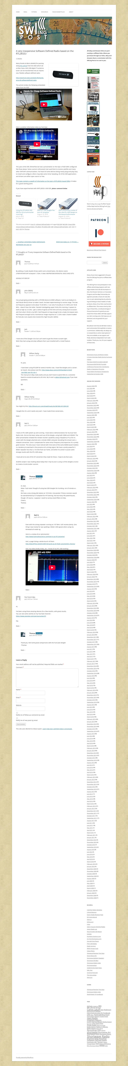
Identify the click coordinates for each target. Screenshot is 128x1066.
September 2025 (92, 413)
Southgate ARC (92, 1042)
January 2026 (91, 403)
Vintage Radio (91, 1044)
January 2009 (91, 893)
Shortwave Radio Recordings (97, 1039)
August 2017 (90, 647)
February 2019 (91, 603)
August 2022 (90, 502)
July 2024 (89, 446)
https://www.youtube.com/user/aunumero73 (31, 616)
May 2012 (90, 799)
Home (18, 12)
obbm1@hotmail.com (62, 377)
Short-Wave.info (92, 956)
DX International (92, 917)
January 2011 (91, 837)
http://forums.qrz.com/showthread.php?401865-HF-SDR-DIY (49, 406)
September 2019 (92, 586)
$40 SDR (65, 224)
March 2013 (90, 775)
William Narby (34, 353)
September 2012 (92, 789)
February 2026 (91, 400)
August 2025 (90, 415)
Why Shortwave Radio (93, 1046)
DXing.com (90, 922)
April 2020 (90, 569)
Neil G (26, 423)
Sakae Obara (90, 951)
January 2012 (91, 808)
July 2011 (89, 823)
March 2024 (90, 456)
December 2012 (91, 782)
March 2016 (90, 688)
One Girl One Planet (93, 941)
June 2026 (90, 391)
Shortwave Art (104, 1032)
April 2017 (90, 656)
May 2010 (90, 857)
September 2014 (92, 731)
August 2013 (90, 763)
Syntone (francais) (92, 973)
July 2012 (89, 794)
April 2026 (90, 396)
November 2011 (91, 813)
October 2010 (91, 845)
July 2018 (89, 620)
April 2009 (90, 886)
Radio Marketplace (58, 12)
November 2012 (91, 784)
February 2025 (91, 429)
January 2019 (91, 606)
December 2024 (91, 434)
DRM (88, 1015)
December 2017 (91, 637)
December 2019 (91, 579)
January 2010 (91, 866)
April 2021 (90, 540)
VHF (73, 227)
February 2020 (91, 574)
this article (23, 66)
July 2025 (89, 417)
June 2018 (90, 623)
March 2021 (90, 543)
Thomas (27, 229)
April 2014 (90, 743)
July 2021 (89, 533)
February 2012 (91, 806)
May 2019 (90, 596)
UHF (70, 227)
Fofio (88, 924)
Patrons (34, 12)
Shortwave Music (105, 1034)
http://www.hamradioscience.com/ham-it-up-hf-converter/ (45, 537)
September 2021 (92, 528)
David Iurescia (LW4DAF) (94, 1011)
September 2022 (92, 499)
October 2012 (91, 787)
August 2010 (90, 849)
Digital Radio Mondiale (93, 1013)
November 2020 (91, 553)
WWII (106, 1046)
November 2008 (91, 898)
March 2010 (90, 862)
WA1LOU (89, 977)
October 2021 (91, 526)
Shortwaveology (92, 965)
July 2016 (89, 678)
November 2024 (91, 437)
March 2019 (90, 601)
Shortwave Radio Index (94, 963)
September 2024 (92, 441)
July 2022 (89, 504)
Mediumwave (107, 1022)
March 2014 (90, 746)
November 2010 (91, 842)
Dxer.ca (89, 919)
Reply (17, 283)
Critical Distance (91, 912)
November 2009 (91, 871)
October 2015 (91, 700)
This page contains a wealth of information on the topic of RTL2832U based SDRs (43, 181)
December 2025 (91, 405)
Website (18, 705)
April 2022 (90, 511)
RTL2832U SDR (46, 227)
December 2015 (91, 695)
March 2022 (90, 514)
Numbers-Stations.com (94, 936)
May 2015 (90, 712)
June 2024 (90, 449)
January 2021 (91, 548)
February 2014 (91, 748)
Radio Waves (91, 1028)
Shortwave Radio (98, 1036)
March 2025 (90, 427)
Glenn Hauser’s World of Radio (96, 927)
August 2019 (90, 589)
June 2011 (90, 825)
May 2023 (90, 480)
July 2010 (89, 852)
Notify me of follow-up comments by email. (30, 715)
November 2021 (91, 524)
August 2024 (90, 444)
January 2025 (91, 432)
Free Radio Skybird (93, 1016)
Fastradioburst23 (101, 1014)
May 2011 (90, 828)
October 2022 (91, 497)
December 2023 (91, 463)
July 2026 (89, 388)
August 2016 (90, 676)
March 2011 (90, 833)
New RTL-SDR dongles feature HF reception (46, 211)
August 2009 (90, 878)
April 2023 (90, 483)
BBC (100, 1006)
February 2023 (91, 487)
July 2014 (89, 736)
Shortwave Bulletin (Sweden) (95, 958)
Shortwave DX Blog (92, 960)
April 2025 (90, 425)
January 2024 (91, 461)
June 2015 (90, 709)
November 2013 (91, 755)
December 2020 (91, 550)
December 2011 (91, 811)
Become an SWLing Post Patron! (96, 250)
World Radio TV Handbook (95, 994)
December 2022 (91, 492)
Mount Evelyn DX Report (94, 932)
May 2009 (90, 883)
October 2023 (91, 468)
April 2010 (90, 859)
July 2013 (89, 765)
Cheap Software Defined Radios (25, 227)
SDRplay (103, 1030)
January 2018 (91, 635)
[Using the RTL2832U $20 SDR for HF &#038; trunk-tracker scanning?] (25, 203)
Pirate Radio (91, 1025)
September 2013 (92, 760)
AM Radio (90, 1006)
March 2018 (90, 630)
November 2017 (91, 639)
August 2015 (90, 705)
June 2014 (90, 738)
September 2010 (92, 847)
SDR (52, 227)
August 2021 (90, 531)
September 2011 (92, 818)
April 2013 (90, 772)
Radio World (99, 1028)
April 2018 (90, 627)
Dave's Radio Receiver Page (95, 915)
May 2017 (90, 654)
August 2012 (90, 792)
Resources (44, 12)
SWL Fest (89, 970)
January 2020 (91, 577)
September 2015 (92, 702)
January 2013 (91, 779)
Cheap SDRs (71, 224)
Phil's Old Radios (92, 944)
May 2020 (90, 567)
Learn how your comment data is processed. (57, 729)
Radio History (91, 1027)
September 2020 (92, 557)
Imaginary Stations (94, 1020)
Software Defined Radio (43, 224)
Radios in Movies (102, 1027)
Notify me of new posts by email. (27, 720)
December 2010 (91, 840)
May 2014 (90, 741)
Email (18, 697)
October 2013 (91, 758)
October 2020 (91, 555)
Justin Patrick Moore (94, 1022)
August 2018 (90, 618)
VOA (97, 1044)
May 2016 (90, 683)
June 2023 (90, 478)
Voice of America (105, 1044)
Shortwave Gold (93, 1034)
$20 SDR (59, 224)
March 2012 (90, 804)
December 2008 (91, 895)
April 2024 (90, 454)
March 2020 (90, 572)
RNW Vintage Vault (92, 948)
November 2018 (91, 610)
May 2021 (90, 538)
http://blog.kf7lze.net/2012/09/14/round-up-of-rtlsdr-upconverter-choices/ (50, 544)
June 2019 (90, 594)
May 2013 (90, 770)
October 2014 (91, 729)
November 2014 (91, 726)
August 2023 (90, 473)
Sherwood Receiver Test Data (95, 953)
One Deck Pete (97, 1023)
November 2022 (91, 495)
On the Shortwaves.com (94, 939)
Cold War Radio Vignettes (94, 910)
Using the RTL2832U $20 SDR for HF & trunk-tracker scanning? (25, 212)
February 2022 (91, 516)
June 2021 (90, 536)
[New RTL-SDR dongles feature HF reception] (47, 203)
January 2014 (91, 750)
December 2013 (91, 753)
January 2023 (91, 490)
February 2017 (91, 661)
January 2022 (91, 519)
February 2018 (91, 632)
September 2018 (92, 615)
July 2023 (89, 475)
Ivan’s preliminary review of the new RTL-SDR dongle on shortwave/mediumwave (68, 212)
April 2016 (90, 685)
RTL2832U (38, 227)
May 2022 (90, 509)
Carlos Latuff (93, 1009)
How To (33, 224)
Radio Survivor (91, 946)
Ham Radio (92, 1018)
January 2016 (91, 693)
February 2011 (91, 835)
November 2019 (91, 581)
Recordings (92, 1030)
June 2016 (90, 680)
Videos (105, 1042)
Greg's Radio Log (92, 929)
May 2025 (90, 422)
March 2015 (90, 717)
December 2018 (91, 608)
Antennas (95, 1006)
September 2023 (92, 470)
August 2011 (90, 820)
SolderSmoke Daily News (94, 968)
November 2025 (91, 408)
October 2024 (91, 439)
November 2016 (91, 668)
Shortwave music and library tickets (97, 355)
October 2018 (91, 613)
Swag (25, 12)
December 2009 (91, 869)
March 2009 (90, 888)
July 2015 (89, 707)
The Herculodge (91, 975)
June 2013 (90, 767)
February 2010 (91, 864)
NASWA (89, 934)
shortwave (92, 1032)
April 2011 (90, 830)
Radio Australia (101, 1025)
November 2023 (91, 466)
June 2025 (90, 420)
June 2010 (90, 854)
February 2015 (91, 719)
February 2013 (91, 777)
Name (18, 690)
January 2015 (91, 722)
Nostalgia (89, 1023)
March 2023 (90, 485)
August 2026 (90, 386)
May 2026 (90, 393)
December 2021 (91, 521)
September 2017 (92, 644)
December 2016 (91, 666)
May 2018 (90, 625)
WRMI (102, 1045)
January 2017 (91, 664)
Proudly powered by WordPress (24, 1057)
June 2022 (90, 507)
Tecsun (100, 1042)
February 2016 (91, 690)
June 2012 (90, 796)
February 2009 (91, 890)
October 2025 (91, 410)
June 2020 (90, 565)
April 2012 (90, 801)
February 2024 (91, 458)
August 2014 (90, 734)
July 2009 (89, 881)
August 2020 (90, 560)
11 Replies (19, 58)
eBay (92, 1015)
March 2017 (90, 659)
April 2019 (90, 598)
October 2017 (91, 642)
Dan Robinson (105, 1010)
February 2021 (91, 545)
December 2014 (91, 724)
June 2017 (90, 651)
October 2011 (91, 816)
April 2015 (90, 714)
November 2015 (91, 697)
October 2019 (91, 584)
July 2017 (89, 649)
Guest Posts (104, 1016)
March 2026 (90, 398)
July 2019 (89, 591)
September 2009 (92, 876)
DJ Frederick (105, 1013)
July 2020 (89, 562)
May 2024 (90, 451)
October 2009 (91, 874)
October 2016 (91, 671)
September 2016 (92, 673)
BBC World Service (94, 1007)
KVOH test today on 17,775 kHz (67, 242)
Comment (20, 667)
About (71, 12)
